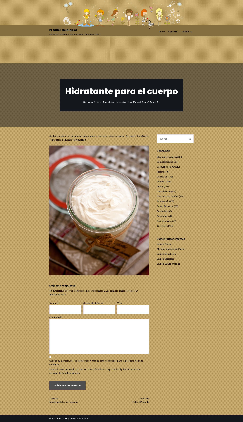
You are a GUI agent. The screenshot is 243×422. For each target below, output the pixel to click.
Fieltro (160, 171)
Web (119, 303)
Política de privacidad (109, 369)
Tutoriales (155, 102)
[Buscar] (191, 32)
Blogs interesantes (112, 102)
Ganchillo (162, 176)
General (145, 102)
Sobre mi (173, 31)
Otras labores (164, 191)
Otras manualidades (167, 196)
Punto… (168, 244)
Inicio (162, 31)
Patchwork (163, 201)
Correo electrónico (93, 303)
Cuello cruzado (172, 263)
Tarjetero (169, 258)
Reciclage (162, 216)
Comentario (56, 317)
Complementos (165, 161)
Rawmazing (79, 139)
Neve (52, 418)
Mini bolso (170, 253)
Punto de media (165, 206)
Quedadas (162, 211)
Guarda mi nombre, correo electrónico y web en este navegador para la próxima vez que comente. (96, 362)
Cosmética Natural (131, 102)
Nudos (185, 31)
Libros (160, 186)
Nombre (54, 303)
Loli (159, 244)
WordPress (84, 418)
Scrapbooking (164, 221)
